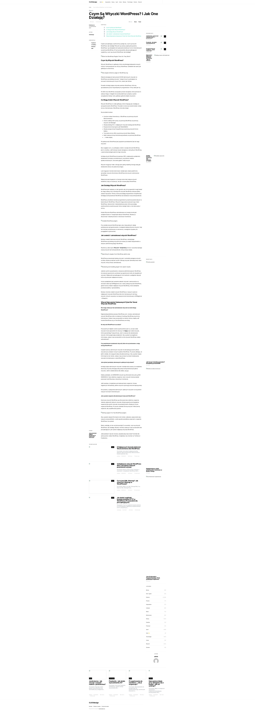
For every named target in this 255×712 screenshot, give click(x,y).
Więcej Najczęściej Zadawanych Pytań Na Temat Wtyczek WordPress (123, 36)
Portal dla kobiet (105, 706)
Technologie (130, 2)
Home (90, 7)
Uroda (120, 2)
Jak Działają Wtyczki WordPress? (114, 31)
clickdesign (91, 34)
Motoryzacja (148, 615)
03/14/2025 (148, 39)
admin (156, 656)
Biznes (147, 590)
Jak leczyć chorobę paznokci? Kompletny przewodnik (155, 362)
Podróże (148, 622)
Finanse (147, 600)
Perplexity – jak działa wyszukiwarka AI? (151, 43)
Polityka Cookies (97, 706)
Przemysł (148, 625)
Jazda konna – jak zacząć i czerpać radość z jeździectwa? (152, 37)
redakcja (118, 456)
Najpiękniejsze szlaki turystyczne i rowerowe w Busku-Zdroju (154, 470)
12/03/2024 (148, 61)
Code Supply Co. (102, 708)
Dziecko (135, 2)
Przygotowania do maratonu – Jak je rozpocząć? (150, 49)
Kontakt (90, 706)
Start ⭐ (101, 2)
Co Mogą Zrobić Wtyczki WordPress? (115, 29)
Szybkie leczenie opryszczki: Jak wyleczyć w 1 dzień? (149, 158)
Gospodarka (107, 2)
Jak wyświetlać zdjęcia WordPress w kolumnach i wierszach (92, 435)
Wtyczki (140, 2)
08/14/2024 (148, 162)
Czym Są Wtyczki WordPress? (113, 27)
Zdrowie (148, 647)
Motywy (124, 2)
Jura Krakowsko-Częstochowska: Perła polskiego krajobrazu (153, 578)
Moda (147, 611)
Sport (117, 2)
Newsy (113, 2)
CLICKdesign (93, 2)
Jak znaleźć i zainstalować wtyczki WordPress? (118, 34)
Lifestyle (148, 608)
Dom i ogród (148, 593)
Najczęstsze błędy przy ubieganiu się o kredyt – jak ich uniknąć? (149, 57)
